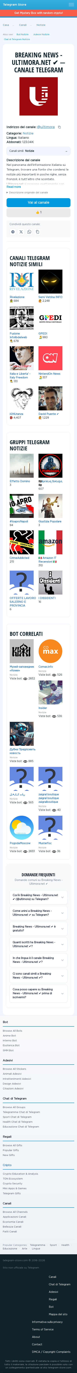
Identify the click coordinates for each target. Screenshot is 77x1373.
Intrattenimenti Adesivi (17, 1079)
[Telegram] (13, 231)
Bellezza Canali (12, 1227)
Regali (53, 1299)
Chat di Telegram (59, 1284)
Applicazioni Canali (14, 1217)
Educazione (10, 1249)
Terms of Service (43, 1330)
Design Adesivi (12, 1084)
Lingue (36, 1249)
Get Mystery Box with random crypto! (38, 13)
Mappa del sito (58, 1314)
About (36, 1337)
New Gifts (9, 1155)
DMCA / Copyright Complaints (51, 1352)
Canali (52, 1277)
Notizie (28, 133)
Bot (51, 1307)
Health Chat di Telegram (18, 1122)
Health (65, 1245)
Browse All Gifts (12, 1146)
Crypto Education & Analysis (20, 1174)
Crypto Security (12, 1184)
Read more (14, 187)
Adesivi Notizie (41, 35)
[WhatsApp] (29, 231)
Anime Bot (9, 1036)
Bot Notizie (23, 35)
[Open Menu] (71, 5)
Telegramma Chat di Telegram (21, 1112)
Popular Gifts (11, 1150)
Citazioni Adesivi (13, 1089)
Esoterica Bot (11, 1046)
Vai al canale (38, 202)
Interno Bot (10, 1041)
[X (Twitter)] (21, 231)
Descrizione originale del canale (28, 193)
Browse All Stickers (14, 1069)
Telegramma (37, 1245)
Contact (37, 1344)
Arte (24, 1249)
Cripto (7, 1165)
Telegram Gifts (12, 1194)
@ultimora (46, 127)
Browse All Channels (15, 1212)
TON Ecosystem (13, 1179)
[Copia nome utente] (59, 127)
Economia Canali (13, 1222)
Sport (53, 1245)
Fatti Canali (10, 1232)
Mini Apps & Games (15, 1189)
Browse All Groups (14, 1107)
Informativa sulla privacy (47, 1322)
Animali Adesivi (12, 1074)
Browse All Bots (12, 1031)
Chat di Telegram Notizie (17, 39)
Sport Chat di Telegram (17, 1117)
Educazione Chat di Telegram (21, 1127)
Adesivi (53, 1292)
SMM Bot (8, 1051)
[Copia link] (37, 231)
